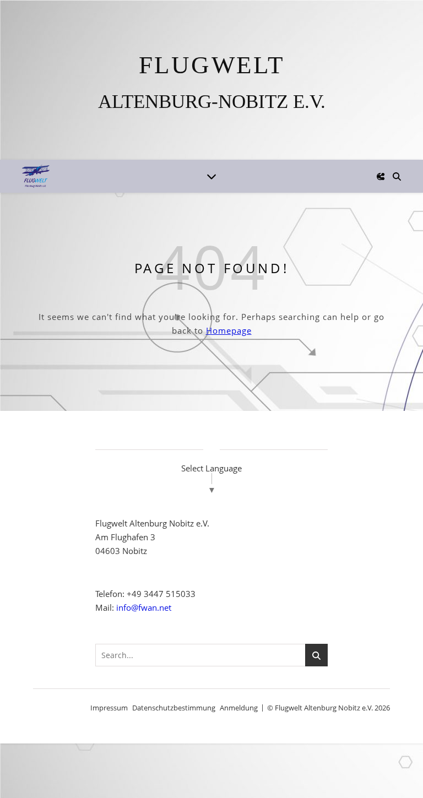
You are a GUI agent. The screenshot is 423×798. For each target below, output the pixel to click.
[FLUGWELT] (211, 80)
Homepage (229, 330)
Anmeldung (239, 708)
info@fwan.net (143, 607)
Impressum (109, 708)
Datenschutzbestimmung (173, 708)
